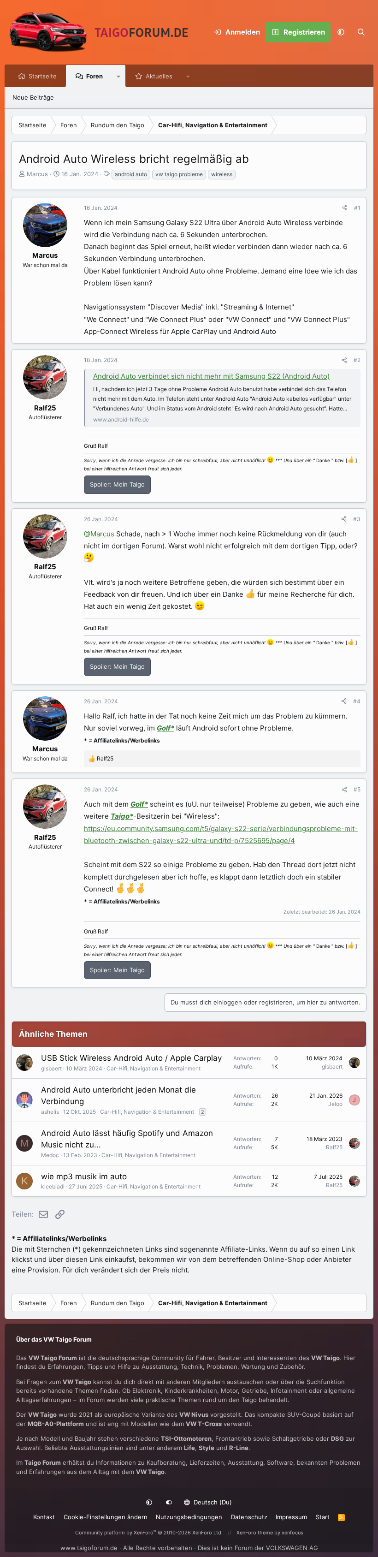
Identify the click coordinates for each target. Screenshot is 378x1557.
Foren (94, 76)
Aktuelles (159, 76)
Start (323, 1517)
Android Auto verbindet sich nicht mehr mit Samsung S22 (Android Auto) (211, 376)
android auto (131, 174)
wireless (221, 174)
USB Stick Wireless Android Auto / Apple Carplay (131, 1058)
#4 (356, 701)
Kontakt (44, 1517)
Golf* (165, 728)
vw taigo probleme (179, 174)
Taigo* (122, 816)
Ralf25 (334, 1147)
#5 (357, 789)
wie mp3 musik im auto (84, 1176)
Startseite (43, 76)
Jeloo (335, 1103)
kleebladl (53, 1186)
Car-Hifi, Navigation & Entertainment (153, 1068)
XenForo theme (254, 1532)
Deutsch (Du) (212, 1502)
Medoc (50, 1155)
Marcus (37, 174)
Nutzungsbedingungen (189, 1517)
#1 (357, 207)
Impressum (291, 1517)
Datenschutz (249, 1517)
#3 (356, 519)
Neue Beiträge (33, 97)
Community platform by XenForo (149, 1532)
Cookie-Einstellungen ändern (106, 1517)
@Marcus (99, 533)
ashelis (50, 1111)
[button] (341, 32)
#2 (357, 360)
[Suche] (361, 32)
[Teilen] (345, 208)
